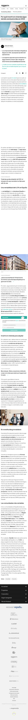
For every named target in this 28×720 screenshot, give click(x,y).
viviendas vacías (7, 309)
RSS (14, 698)
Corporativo (4, 594)
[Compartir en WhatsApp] (16, 73)
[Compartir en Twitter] (20, 73)
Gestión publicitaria (14, 696)
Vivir (7, 8)
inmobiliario (23, 83)
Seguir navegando (6, 597)
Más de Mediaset (6, 601)
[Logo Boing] (14, 643)
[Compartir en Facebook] (26, 73)
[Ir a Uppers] (5, 5)
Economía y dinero (6, 11)
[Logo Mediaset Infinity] (14, 614)
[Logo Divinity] (14, 628)
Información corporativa (14, 689)
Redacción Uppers (9, 45)
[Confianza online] (14, 715)
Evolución (21, 8)
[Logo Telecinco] (14, 619)
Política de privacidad (14, 691)
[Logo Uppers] (14, 657)
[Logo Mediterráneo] (14, 680)
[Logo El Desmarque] (14, 633)
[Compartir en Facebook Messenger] (23, 73)
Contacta (14, 700)
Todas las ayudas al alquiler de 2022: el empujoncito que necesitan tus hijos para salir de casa (13, 181)
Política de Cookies (14, 694)
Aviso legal (14, 687)
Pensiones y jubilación (17, 11)
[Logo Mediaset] (14, 608)
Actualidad (4, 586)
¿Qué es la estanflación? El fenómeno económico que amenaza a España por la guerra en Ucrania (13, 279)
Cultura (16, 8)
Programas (4, 590)
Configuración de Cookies (14, 693)
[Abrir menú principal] (26, 5)
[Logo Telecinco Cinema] (14, 662)
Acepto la (8, 327)
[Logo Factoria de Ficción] (14, 638)
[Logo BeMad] (14, 652)
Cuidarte (12, 8)
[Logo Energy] (14, 647)
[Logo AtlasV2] (14, 671)
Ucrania (13, 78)
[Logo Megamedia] (15, 708)
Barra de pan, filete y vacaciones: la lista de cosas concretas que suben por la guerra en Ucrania (13, 373)
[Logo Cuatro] (14, 623)
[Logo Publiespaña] (14, 676)
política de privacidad (10, 327)
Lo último (3, 8)
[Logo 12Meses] (14, 667)
